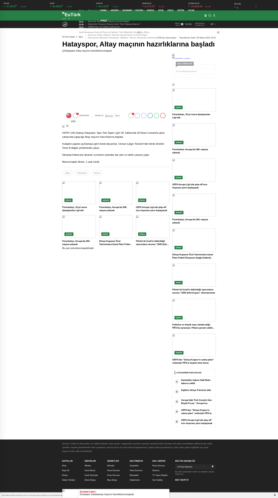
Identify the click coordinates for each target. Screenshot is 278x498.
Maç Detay (112, 480)
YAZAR (191, 10)
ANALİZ (103, 20)
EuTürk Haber (68, 37)
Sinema (155, 470)
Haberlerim (135, 480)
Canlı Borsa (90, 470)
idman (97, 173)
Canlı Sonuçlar (91, 475)
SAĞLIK (150, 10)
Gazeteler (134, 465)
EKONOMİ (127, 10)
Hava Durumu (113, 470)
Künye (65, 475)
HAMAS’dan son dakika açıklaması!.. (104, 27)
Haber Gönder (68, 480)
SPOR (160, 10)
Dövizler (111, 465)
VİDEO (170, 10)
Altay (67, 173)
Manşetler (134, 475)
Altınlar (88, 465)
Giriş (64, 465)
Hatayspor (82, 173)
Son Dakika (157, 480)
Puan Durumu (113, 475)
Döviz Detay (90, 480)
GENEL (103, 10)
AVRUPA (115, 10)
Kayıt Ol (65, 470)
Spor (81, 37)
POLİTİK (139, 10)
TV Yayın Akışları (160, 475)
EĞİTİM (180, 10)
